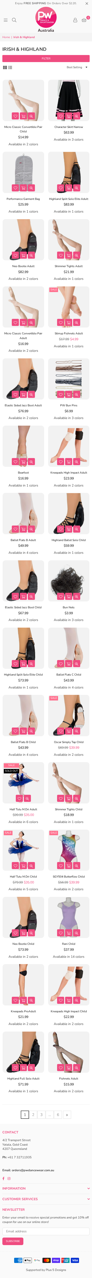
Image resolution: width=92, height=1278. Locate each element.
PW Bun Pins (68, 405)
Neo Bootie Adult (23, 266)
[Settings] (75, 20)
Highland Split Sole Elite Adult (68, 199)
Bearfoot (23, 473)
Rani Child (68, 944)
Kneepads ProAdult (23, 1011)
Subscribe (13, 1241)
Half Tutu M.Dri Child (23, 876)
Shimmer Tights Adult (69, 266)
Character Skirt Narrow (68, 127)
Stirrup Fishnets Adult (69, 333)
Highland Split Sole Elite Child (23, 675)
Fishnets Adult (68, 1078)
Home (6, 37)
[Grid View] (5, 67)
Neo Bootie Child (23, 944)
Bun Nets (69, 607)
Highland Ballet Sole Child (69, 540)
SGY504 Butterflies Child (69, 876)
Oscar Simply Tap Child (69, 742)
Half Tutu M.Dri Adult (23, 809)
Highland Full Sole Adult (23, 1078)
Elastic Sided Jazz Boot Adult (23, 405)
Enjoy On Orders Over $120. (46, 3)
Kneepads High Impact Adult (68, 473)
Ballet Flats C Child (68, 675)
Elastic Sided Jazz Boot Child (23, 607)
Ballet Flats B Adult (23, 540)
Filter (46, 58)
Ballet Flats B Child (23, 742)
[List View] (10, 67)
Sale (53, 289)
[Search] (14, 20)
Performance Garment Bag (23, 199)
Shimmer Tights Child (68, 809)
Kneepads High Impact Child (69, 1011)
